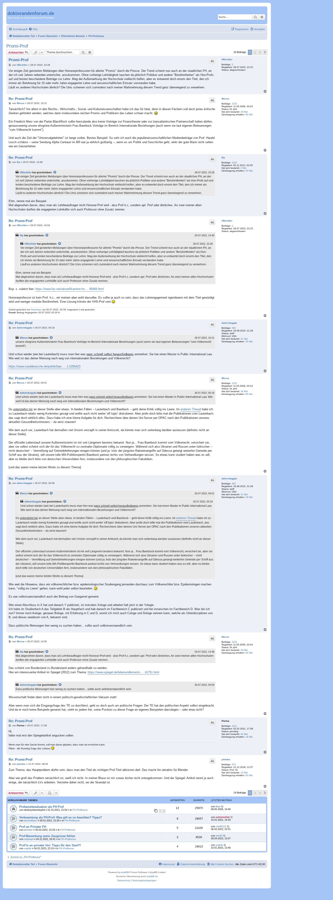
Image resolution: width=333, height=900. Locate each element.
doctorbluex (30, 820)
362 (234, 328)
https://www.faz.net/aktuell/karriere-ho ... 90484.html (69, 289)
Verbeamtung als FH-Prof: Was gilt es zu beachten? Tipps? (60, 817)
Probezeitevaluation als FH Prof (41, 806)
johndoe (226, 759)
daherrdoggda (229, 323)
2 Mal (243, 168)
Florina (225, 721)
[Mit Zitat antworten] (212, 61)
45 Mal (249, 170)
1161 (234, 726)
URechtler (227, 59)
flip (223, 157)
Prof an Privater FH (32, 826)
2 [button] (255, 52)
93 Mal (249, 775)
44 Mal (244, 734)
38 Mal (244, 112)
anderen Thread (191, 409)
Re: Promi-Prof (20, 99)
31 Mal (244, 339)
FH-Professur (80, 809)
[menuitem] (33, 29)
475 (234, 764)
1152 (234, 103)
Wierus (225, 98)
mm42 (219, 835)
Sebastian (36, 309)
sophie (27, 848)
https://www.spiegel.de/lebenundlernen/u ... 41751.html (123, 672)
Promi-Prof (17, 45)
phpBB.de (152, 876)
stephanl (28, 839)
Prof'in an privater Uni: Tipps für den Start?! (50, 845)
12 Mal (244, 772)
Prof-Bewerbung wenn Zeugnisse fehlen (47, 836)
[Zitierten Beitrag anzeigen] (55, 172)
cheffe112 (221, 826)
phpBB (124, 872)
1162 (234, 162)
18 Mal (249, 737)
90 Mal (249, 114)
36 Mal (249, 341)
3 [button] (260, 52)
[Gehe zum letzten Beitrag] (222, 806)
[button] (265, 52)
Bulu (218, 806)
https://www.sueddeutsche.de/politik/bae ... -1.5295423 (44, 366)
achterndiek (223, 817)
